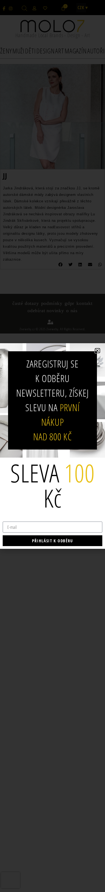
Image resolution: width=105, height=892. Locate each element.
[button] (97, 351)
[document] (52, 446)
